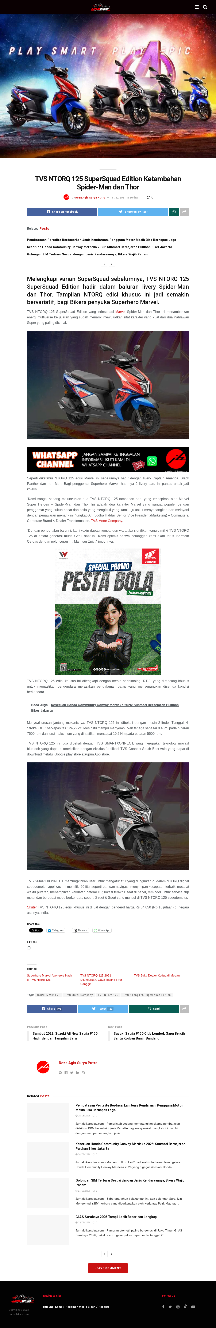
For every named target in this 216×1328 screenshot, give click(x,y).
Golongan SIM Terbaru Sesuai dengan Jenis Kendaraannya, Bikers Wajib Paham (87, 254)
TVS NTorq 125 (108, 995)
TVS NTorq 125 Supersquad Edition (147, 995)
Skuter (32, 907)
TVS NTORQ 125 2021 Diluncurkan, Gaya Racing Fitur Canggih (101, 980)
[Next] (112, 264)
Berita (134, 197)
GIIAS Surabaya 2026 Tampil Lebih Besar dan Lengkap (116, 1217)
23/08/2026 (83, 1222)
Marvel (120, 312)
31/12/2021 (119, 197)
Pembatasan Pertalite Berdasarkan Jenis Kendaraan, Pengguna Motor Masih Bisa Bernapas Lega (101, 240)
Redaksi (104, 1306)
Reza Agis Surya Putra (90, 197)
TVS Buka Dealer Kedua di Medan (157, 975)
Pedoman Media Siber (80, 1306)
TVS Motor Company (106, 521)
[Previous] (104, 264)
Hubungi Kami (52, 1306)
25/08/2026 (83, 1115)
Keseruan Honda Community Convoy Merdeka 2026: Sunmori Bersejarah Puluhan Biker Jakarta (99, 247)
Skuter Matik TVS (48, 995)
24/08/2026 (83, 1154)
